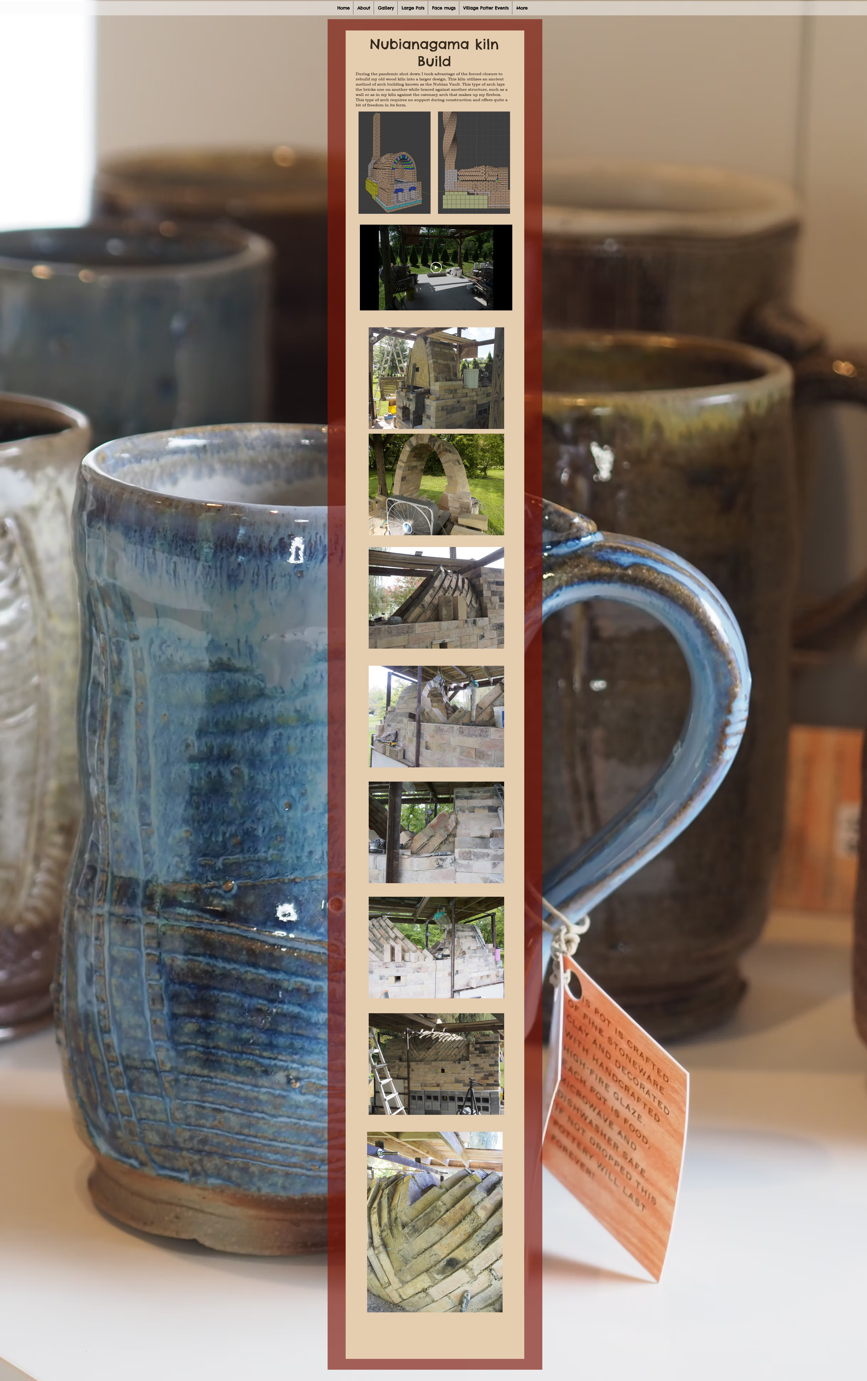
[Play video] (436, 267)
